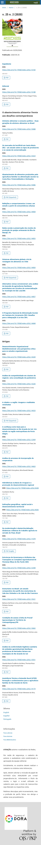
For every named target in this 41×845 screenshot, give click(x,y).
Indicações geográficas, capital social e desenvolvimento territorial (17, 505)
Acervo (11, 7)
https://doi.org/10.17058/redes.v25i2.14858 (19, 212)
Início (4, 7)
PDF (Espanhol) (10, 197)
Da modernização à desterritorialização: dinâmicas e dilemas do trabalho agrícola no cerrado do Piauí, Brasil (19, 530)
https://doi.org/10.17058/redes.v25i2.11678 (19, 539)
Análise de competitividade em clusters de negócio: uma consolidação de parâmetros (19, 376)
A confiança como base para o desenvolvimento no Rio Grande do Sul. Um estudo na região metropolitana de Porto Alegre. (19, 430)
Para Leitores (7, 733)
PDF (7, 78)
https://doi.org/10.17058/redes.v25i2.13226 (19, 384)
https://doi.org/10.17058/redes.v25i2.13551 (19, 660)
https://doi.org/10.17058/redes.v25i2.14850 (19, 267)
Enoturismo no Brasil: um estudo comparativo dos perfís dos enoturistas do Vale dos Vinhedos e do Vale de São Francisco (20, 591)
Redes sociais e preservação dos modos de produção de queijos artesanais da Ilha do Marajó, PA (19, 230)
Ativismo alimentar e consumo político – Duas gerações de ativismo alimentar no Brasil (20, 122)
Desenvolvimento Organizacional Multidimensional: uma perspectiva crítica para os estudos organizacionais (18, 348)
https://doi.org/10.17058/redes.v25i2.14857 (19, 296)
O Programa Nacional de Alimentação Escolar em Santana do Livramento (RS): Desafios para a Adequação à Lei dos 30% (20, 315)
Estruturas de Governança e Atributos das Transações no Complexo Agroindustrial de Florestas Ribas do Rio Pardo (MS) (19, 559)
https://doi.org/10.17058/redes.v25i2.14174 (19, 689)
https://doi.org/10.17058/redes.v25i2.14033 (19, 410)
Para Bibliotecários (9, 740)
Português (7, 719)
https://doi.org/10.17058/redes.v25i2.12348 (19, 568)
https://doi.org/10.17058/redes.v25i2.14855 (19, 238)
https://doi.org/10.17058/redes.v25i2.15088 (19, 129)
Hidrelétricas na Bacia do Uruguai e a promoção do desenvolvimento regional (18, 484)
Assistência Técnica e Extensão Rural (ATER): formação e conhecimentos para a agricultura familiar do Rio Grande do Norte (20, 680)
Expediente (6, 64)
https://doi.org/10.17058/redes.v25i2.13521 (19, 599)
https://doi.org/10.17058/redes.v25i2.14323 (19, 156)
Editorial (5, 86)
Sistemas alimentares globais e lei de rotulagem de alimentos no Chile (16, 260)
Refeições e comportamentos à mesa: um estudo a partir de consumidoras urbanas (18, 204)
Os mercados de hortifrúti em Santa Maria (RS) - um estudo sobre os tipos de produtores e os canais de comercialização (20, 147)
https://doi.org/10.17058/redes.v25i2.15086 (19, 185)
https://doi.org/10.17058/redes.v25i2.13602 (19, 628)
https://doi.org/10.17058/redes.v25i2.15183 (19, 70)
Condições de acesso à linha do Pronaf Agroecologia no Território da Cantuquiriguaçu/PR (17, 620)
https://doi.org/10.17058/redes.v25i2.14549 (19, 357)
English (6, 712)
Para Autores (7, 736)
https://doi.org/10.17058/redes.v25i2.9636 (22, 510)
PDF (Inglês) (9, 551)
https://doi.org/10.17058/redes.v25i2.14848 (19, 323)
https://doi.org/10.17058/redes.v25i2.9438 (22, 488)
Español (6, 716)
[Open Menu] (2, 2)
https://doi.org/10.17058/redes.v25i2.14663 (19, 466)
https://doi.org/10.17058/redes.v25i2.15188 (19, 92)
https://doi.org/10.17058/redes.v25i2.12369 (19, 440)
